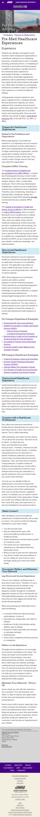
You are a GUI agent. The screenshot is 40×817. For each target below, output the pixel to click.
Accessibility (8, 768)
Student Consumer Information (20, 810)
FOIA (20, 803)
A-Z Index (8, 765)
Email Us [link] (5, 745)
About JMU (20, 783)
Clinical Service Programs (17, 331)
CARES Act (20, 805)
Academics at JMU (20, 778)
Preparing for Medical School (25, 35)
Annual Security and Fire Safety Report (20, 812)
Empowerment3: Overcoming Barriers (18, 323)
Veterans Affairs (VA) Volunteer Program (19, 367)
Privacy (28, 765)
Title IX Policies (20, 807)
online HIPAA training (12, 212)
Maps (12, 770)
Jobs (18, 768)
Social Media (27, 768)
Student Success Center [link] (10, 732)
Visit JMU (20, 781)
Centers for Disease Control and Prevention (21, 359)
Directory (18, 765)
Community (21, 770)
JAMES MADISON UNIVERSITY (22, 814)
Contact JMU (20, 799)
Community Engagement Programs (20, 334)
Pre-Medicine (8, 35)
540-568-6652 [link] (7, 747)
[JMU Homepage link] (20, 792)
